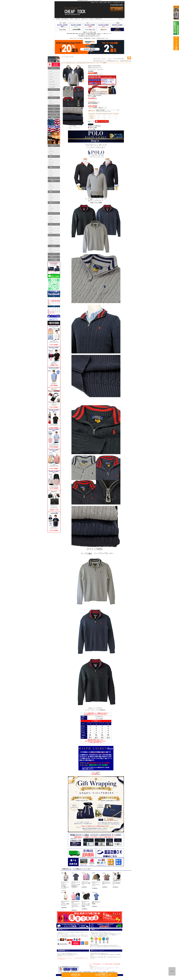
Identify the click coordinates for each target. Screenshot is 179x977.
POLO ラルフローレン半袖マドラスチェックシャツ (106, 883)
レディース (51, 95)
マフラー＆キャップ (53, 84)
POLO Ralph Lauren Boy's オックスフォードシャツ (54, 341)
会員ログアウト (85, 18)
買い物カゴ (91, 18)
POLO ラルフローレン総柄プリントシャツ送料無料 (96, 902)
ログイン (109, 58)
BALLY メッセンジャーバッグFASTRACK (54, 404)
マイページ (104, 58)
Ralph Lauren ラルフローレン (71, 62)
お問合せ (71, 18)
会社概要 (58, 18)
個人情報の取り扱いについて (113, 60)
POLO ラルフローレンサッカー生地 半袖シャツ (117, 883)
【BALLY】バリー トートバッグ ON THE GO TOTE (54, 506)
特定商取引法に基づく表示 (125, 60)
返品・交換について (97, 971)
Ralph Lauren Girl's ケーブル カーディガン (54, 486)
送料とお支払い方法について (99, 60)
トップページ (63, 62)
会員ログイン (77, 18)
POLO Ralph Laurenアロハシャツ (54, 383)
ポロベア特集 (51, 81)
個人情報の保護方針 (87, 971)
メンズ (50, 71)
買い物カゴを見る (111, 971)
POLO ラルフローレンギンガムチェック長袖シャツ (86, 883)
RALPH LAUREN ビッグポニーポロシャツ (54, 425)
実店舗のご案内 (98, 18)
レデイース (51, 76)
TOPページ (120, 18)
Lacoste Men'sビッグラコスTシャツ (54, 527)
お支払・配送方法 (64, 18)
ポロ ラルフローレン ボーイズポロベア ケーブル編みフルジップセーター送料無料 (86, 904)
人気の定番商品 (52, 86)
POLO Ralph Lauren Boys (81, 62)
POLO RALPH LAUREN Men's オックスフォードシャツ (54, 444)
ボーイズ (51, 73)
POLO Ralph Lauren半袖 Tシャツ (54, 362)
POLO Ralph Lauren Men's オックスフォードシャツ (54, 465)
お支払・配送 (66, 971)
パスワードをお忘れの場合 (118, 58)
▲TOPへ (172, 971)
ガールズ (51, 78)
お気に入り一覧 (96, 58)
